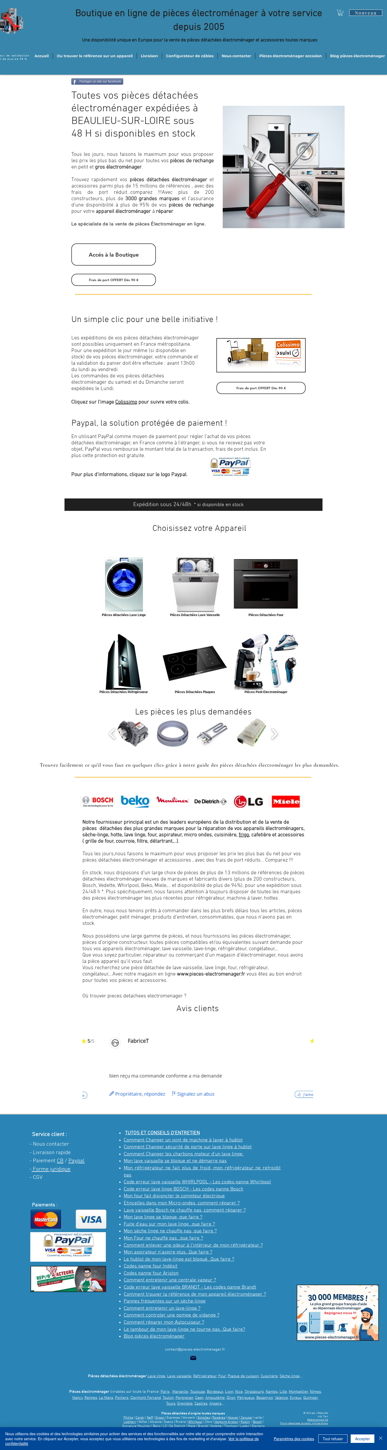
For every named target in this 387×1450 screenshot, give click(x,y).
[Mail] (193, 1358)
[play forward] (274, 733)
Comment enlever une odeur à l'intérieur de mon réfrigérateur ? (193, 1245)
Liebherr (129, 1422)
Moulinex (144, 1426)
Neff (150, 1418)
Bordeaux (215, 1391)
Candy (140, 1418)
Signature (129, 1426)
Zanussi (246, 1418)
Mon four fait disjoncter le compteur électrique (174, 1196)
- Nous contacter (49, 1144)
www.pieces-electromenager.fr (211, 974)
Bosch (257, 1422)
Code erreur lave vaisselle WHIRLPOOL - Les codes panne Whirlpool (197, 1182)
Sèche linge (290, 1376)
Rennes (91, 1397)
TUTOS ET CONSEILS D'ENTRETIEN (162, 1133)
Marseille (180, 1391)
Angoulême (215, 1397)
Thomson (231, 1426)
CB (60, 1161)
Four (222, 1376)
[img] (98, 802)
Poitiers (121, 1397)
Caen (199, 1397)
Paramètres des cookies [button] (294, 1438)
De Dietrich (177, 1426)
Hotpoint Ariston (226, 1422)
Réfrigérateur (205, 1376)
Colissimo (126, 402)
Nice (239, 1391)
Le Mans (106, 1397)
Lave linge (156, 1376)
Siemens (258, 1426)
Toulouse (197, 1391)
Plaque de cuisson (243, 1376)
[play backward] (112, 733)
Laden (245, 1426)
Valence (281, 1397)
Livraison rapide (52, 1152)
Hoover (233, 1418)
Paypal (76, 1161)
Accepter (362, 1438)
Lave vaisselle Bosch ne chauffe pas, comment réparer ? (185, 1210)
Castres (201, 1403)
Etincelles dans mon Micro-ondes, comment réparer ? (182, 1203)
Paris (165, 1391)
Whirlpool (195, 1422)
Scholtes (203, 1418)
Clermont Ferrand (145, 1397)
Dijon (231, 1397)
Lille (283, 1391)
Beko (157, 1426)
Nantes (272, 1391)
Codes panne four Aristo (150, 1273)
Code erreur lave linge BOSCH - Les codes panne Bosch (183, 1189)
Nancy (77, 1397)
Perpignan (184, 1397)
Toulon (168, 1397)
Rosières (218, 1418)
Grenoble (185, 1403)
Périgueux (246, 1397)
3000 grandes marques (152, 199)
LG (165, 1426)
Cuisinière (269, 1376)
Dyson (160, 1418)
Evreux (295, 1397)
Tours (170, 1403)
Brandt (203, 1426)
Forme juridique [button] (51, 1169)
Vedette (216, 1426)
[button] (340, 12)
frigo (244, 835)
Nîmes (315, 1391)
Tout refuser (333, 1438)
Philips (128, 1418)
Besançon (264, 1397)
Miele (192, 1426)
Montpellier (298, 1391)
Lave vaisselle (179, 1376)
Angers (215, 1403)
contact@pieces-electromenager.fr (195, 1349)
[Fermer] (381, 1438)
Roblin (245, 1422)
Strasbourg (254, 1391)
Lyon (229, 1391)
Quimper (310, 1397)
